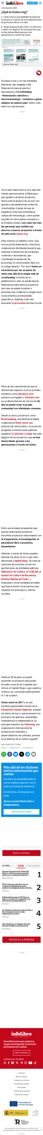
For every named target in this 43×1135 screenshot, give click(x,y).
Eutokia (5, 579)
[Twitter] (17, 1063)
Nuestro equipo (21, 1077)
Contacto (21, 1073)
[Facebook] (8, 1063)
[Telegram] (21, 1063)
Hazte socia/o (22, 1053)
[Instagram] (25, 1063)
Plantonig (29, 724)
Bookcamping (8, 419)
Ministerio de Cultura (13, 571)
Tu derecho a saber (21, 433)
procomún (20, 303)
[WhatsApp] (5, 1063)
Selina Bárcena (7, 878)
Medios (4, 748)
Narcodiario (6, 929)
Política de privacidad (22, 1091)
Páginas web (14, 748)
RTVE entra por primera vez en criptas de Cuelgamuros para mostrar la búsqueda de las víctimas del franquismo (17, 887)
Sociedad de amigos (21, 1084)
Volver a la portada (21, 939)
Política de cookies (21, 1095)
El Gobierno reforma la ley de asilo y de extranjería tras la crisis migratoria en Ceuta (17, 912)
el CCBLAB (32, 571)
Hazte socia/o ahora (21, 812)
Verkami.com (31, 397)
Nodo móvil (21, 422)
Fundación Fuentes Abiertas (16, 709)
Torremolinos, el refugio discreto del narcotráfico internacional (16, 925)
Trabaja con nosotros (22, 1080)
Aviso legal (21, 1087)
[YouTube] (30, 1063)
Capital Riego (20, 560)
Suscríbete (32, 3)
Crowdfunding (27, 748)
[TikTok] (35, 1063)
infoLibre (5, 891)
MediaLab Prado (19, 579)
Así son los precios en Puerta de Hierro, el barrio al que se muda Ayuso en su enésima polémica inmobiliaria (15, 874)
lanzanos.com (25, 393)
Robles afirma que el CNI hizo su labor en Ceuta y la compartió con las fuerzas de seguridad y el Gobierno (16, 900)
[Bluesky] (12, 1063)
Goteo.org (21, 233)
